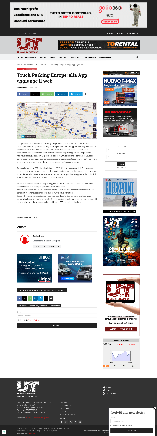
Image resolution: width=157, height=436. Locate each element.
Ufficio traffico (40, 64)
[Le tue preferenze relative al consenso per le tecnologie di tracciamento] (4, 432)
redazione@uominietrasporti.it (37, 417)
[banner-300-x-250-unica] (34, 281)
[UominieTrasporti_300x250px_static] (120, 136)
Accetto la (29, 320)
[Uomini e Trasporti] (37, 45)
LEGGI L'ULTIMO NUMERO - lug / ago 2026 (119, 211)
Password (121, 153)
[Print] (51, 298)
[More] (85, 94)
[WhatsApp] (30, 298)
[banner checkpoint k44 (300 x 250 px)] (120, 205)
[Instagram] (80, 422)
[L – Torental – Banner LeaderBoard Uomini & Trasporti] (99, 49)
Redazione (23, 87)
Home (19, 64)
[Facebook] (19, 298)
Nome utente (121, 146)
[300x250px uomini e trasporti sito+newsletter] (120, 105)
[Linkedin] (35, 298)
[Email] (46, 298)
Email (19, 312)
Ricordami (122, 167)
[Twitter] (71, 422)
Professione (28, 64)
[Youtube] (75, 422)
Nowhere (32, 433)
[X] (24, 298)
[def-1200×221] (78, 27)
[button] (137, 57)
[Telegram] (40, 298)
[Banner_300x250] (75, 281)
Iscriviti (57, 325)
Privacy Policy (33, 320)
